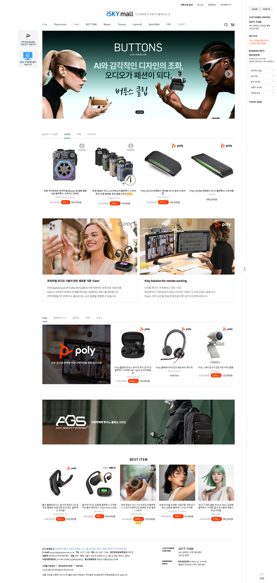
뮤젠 (88, 317)
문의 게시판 (255, 81)
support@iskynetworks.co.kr (62, 552)
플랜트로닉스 (60, 317)
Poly (44, 24)
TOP (261, 578)
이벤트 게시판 (256, 87)
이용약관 (79, 565)
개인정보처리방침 (65, 565)
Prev (48, 74)
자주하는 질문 (256, 70)
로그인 (200, 4)
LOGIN (254, 9)
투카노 (99, 317)
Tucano (122, 24)
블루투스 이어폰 (49, 134)
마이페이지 (225, 4)
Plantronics (60, 24)
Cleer (76, 24)
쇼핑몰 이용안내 (48, 565)
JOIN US (266, 9)
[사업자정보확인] (76, 559)
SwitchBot (154, 24)
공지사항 (254, 76)
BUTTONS (91, 24)
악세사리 (92, 134)
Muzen (107, 24)
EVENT (181, 24)
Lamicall (137, 24)
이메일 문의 (255, 93)
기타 (169, 24)
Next (229, 74)
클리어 (76, 317)
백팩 (79, 134)
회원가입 (212, 4)
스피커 (67, 134)
